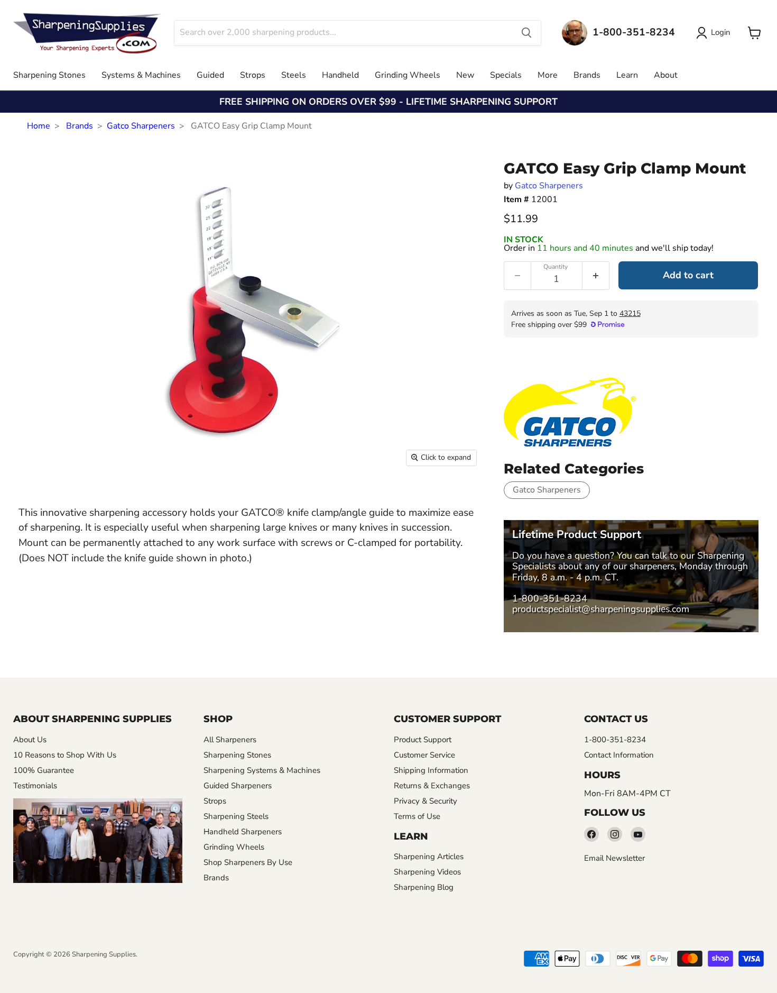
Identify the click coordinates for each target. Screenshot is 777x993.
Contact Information (619, 755)
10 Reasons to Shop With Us (64, 755)
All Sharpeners (230, 739)
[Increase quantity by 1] (595, 275)
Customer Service (424, 755)
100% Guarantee (43, 770)
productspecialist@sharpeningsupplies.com (600, 609)
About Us (30, 739)
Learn (627, 75)
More (548, 75)
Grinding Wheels (407, 75)
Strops (252, 75)
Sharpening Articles (429, 856)
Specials (506, 75)
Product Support (422, 739)
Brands (587, 75)
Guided (210, 75)
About (666, 75)
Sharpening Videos (427, 872)
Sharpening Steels (236, 816)
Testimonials (35, 785)
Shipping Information (431, 770)
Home (38, 126)
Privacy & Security (425, 801)
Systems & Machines (141, 75)
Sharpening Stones (49, 75)
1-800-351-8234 (549, 598)
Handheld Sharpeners (243, 831)
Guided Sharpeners (238, 785)
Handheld (340, 75)
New (465, 75)
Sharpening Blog (424, 887)
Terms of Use (417, 816)
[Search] (526, 33)
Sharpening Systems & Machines (262, 770)
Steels (293, 75)
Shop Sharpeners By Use (248, 862)
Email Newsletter (614, 858)
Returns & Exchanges (432, 785)
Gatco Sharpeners (141, 126)
